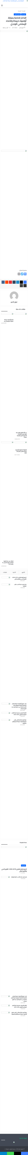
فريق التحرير (21, 28)
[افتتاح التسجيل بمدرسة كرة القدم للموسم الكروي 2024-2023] (6, 715)
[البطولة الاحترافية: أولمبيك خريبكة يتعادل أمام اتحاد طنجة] (21, 444)
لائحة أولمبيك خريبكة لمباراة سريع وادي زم (8, 320)
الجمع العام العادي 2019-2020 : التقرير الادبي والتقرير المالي (19, 578)
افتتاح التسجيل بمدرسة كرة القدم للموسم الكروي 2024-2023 (19, 714)
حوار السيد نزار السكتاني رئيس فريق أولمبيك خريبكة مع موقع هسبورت (19, 721)
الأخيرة (14, 572)
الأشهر (23, 572)
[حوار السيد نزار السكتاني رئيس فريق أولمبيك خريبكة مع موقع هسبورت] (6, 778)
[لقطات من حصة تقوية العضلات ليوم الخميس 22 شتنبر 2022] (7, 500)
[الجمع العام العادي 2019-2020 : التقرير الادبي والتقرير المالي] (6, 580)
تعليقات (5, 572)
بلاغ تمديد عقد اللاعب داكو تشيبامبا (20, 585)
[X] (21, 282)
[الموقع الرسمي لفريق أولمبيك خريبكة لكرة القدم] (14, 2)
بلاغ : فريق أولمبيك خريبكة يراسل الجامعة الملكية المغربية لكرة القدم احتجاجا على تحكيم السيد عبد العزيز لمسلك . (19, 706)
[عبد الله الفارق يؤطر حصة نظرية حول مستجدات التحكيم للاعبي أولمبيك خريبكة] (21, 372)
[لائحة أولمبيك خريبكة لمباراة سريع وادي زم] (7, 315)
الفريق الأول (17, 14)
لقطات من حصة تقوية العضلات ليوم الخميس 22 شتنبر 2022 (7, 562)
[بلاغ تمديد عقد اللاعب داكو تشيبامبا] (6, 643)
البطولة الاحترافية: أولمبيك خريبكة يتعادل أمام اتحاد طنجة (21, 451)
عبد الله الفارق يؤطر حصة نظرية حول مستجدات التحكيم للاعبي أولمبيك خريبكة (21, 435)
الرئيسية (24, 11)
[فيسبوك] (25, 282)
